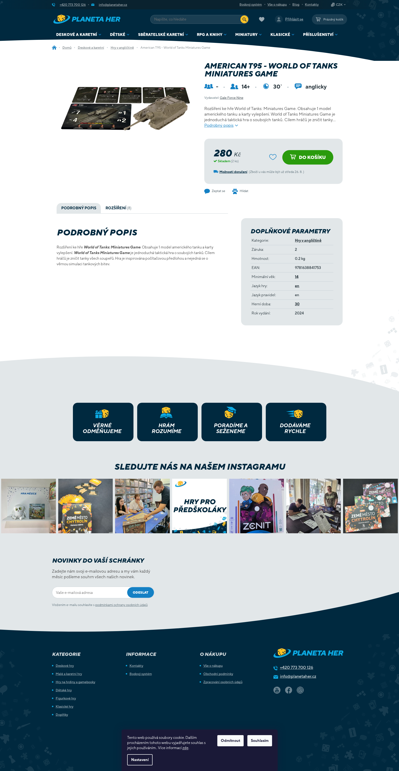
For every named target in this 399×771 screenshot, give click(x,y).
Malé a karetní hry (69, 674)
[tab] (118, 208)
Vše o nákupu (277, 4)
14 (296, 277)
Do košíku (312, 157)
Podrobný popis (219, 125)
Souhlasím (260, 740)
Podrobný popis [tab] (78, 208)
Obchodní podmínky (218, 674)
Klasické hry (64, 706)
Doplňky (62, 714)
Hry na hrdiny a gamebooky (75, 682)
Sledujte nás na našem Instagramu (199, 467)
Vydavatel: (223, 98)
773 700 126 (296, 667)
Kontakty (312, 4)
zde (185, 748)
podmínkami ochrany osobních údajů (121, 605)
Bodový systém (250, 4)
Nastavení (140, 759)
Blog (295, 4)
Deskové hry (65, 666)
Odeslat (140, 592)
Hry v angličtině (308, 240)
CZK (339, 5)
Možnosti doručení (233, 172)
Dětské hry (64, 690)
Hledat (244, 19)
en (297, 286)
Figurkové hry (66, 698)
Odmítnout (230, 740)
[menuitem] (79, 34)
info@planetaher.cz (298, 676)
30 (297, 304)
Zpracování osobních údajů (222, 682)
